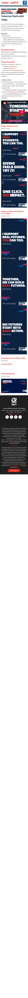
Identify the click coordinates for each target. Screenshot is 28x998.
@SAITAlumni (13, 66)
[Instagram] (7, 417)
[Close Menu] (20, 476)
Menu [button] (25, 4)
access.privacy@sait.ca (15, 465)
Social (2, 491)
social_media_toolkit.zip (6, 364)
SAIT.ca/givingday (13, 92)
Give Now (14, 470)
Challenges (4, 494)
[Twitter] (20, 417)
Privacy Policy (14, 445)
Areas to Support (5, 487)
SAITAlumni (11, 68)
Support (3, 506)
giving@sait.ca (15, 414)
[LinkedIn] (15, 417)
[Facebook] (11, 417)
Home (2, 484)
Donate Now (4, 501)
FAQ (2, 498)
